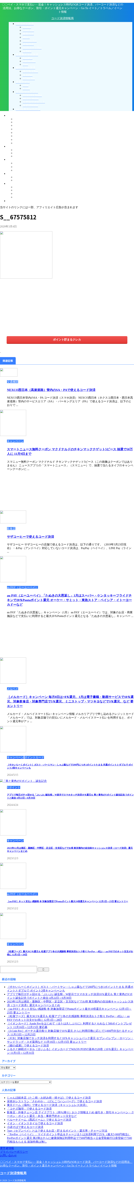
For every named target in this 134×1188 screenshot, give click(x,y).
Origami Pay (21, 132)
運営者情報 (7, 1148)
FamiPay (19, 149)
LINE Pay (19, 122)
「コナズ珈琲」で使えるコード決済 (29, 1108)
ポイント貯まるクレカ (67, 339)
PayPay (18, 118)
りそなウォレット (25, 193)
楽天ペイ (19, 125)
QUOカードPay (23, 139)
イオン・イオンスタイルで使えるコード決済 (35, 1123)
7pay (16, 156)
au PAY (18, 143)
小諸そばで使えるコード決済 (25, 1127)
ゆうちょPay (21, 163)
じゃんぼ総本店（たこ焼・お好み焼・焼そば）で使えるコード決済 (49, 1097)
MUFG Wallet (22, 190)
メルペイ (19, 135)
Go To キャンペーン (19, 200)
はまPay (19, 166)
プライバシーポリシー (14, 1151)
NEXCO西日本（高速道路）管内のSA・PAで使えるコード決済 (51, 390)
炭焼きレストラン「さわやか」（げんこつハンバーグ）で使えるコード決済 (54, 1101)
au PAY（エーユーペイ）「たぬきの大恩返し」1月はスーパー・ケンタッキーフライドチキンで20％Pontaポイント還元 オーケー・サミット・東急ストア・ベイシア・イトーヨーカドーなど (69, 600)
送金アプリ (14, 173)
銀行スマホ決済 (17, 159)
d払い (17, 129)
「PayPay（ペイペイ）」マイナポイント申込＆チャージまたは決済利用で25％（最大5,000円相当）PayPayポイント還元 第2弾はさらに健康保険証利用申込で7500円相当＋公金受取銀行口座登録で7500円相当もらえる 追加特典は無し (69, 1138)
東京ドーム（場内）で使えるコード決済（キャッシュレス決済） (47, 1105)
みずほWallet (21, 197)
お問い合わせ (8, 1155)
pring (17, 177)
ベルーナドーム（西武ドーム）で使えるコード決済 (39, 1119)
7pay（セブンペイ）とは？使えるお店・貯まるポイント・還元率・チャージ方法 (57, 1130)
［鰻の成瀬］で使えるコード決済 (28, 1045)
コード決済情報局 (62, 18)
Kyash (17, 180)
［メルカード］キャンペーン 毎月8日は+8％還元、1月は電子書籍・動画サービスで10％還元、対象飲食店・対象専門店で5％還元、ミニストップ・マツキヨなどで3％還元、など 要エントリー (70, 701)
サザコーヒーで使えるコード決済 (30, 536)
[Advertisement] (29, 306)
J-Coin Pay (20, 170)
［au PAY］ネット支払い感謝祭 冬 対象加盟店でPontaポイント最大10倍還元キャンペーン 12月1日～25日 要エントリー (67, 901)
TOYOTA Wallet (23, 187)
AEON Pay (20, 152)
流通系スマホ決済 (18, 146)
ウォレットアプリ (18, 183)
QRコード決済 (16, 115)
